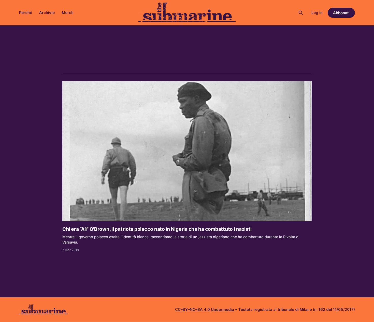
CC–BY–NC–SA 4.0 (192, 309)
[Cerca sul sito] (301, 13)
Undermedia (222, 309)
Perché (25, 12)
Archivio (47, 12)
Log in (317, 12)
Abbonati (341, 12)
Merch (68, 12)
